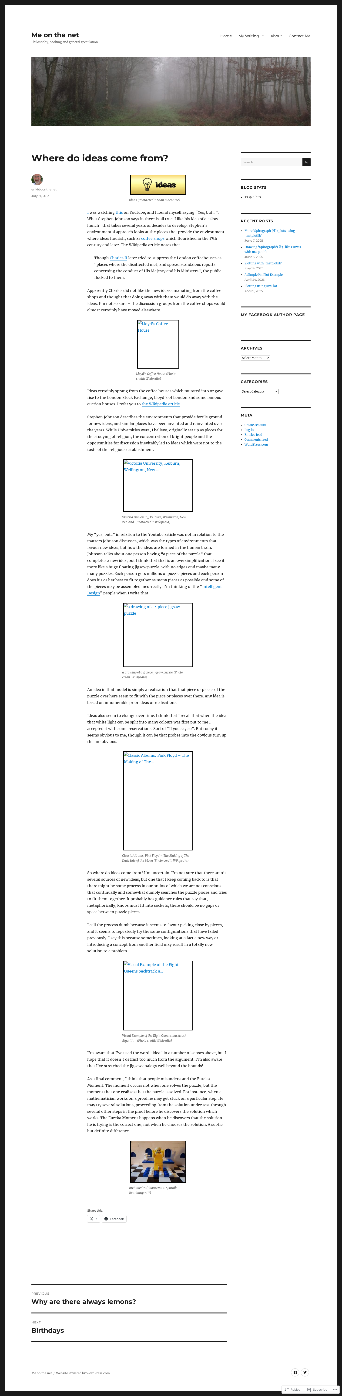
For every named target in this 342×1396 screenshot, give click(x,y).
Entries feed (253, 435)
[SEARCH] (306, 162)
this (119, 212)
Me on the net (55, 35)
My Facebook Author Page (273, 315)
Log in (249, 430)
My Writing (248, 36)
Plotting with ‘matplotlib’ (263, 263)
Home (226, 36)
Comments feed (256, 440)
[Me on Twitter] (305, 1372)
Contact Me (300, 36)
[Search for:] (271, 162)
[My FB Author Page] (295, 1372)
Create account (255, 425)
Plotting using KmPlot (261, 286)
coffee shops (152, 238)
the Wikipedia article (161, 404)
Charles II (118, 258)
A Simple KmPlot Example (264, 275)
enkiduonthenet (44, 189)
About (276, 36)
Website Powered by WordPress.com (83, 1373)
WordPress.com (256, 444)
